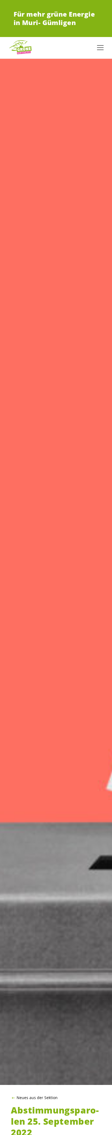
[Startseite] (21, 47)
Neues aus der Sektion (37, 1098)
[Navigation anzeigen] (100, 47)
